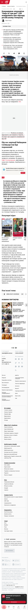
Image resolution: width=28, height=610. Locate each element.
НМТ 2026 (6, 501)
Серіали (6, 490)
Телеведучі (4, 385)
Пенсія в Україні (8, 475)
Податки (6, 473)
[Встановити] (14, 599)
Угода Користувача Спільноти (19, 378)
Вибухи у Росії (7, 437)
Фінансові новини (8, 469)
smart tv (6, 564)
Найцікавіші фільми (9, 482)
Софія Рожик (8, 20)
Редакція (4, 377)
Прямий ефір (7, 414)
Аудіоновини (7, 418)
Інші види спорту (8, 531)
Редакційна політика (6, 380)
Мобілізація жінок (8, 450)
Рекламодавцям (5, 387)
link (15, 359)
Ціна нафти (7, 465)
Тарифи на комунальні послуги (12, 471)
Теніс (5, 527)
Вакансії (17, 388)
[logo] (6, 2)
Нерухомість (8, 510)
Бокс (5, 523)
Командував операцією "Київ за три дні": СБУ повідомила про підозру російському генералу (21, 6)
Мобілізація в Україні (10, 444)
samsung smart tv (16, 564)
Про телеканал (5, 382)
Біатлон (6, 529)
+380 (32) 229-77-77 (10, 585)
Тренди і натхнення (9, 516)
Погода (6, 420)
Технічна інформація (20, 383)
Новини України (11, 6)
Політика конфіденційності (6, 393)
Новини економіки (9, 463)
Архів (16, 393)
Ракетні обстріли (8, 427)
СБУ (8, 23)
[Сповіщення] (26, 2)
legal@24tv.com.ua (19, 586)
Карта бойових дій (8, 429)
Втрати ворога (7, 439)
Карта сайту (18, 395)
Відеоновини (7, 416)
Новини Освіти (8, 495)
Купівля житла (7, 514)
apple (16, 560)
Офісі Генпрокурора (8, 160)
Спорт (6, 521)
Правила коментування (20, 381)
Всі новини (7, 408)
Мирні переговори (8, 431)
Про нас (4, 375)
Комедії (6, 488)
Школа (6, 499)
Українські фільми (8, 484)
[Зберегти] (24, 53)
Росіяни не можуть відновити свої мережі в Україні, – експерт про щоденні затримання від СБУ (13, 135)
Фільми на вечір (8, 486)
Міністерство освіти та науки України (13, 497)
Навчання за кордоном (10, 505)
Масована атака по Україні (10, 435)
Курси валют (7, 467)
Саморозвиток (7, 503)
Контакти (17, 386)
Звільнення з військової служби (12, 446)
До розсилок (9, 550)
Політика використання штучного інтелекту (7, 396)
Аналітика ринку (8, 512)
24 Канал (4, 6)
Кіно (5, 480)
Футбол (6, 525)
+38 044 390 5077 (19, 353)
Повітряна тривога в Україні (11, 433)
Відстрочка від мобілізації (10, 454)
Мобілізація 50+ (8, 448)
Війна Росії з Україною (10, 425)
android (6, 560)
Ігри (16, 398)
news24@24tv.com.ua (7, 353)
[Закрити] (25, 596)
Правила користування (7, 390)
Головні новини (8, 410)
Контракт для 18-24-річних (10, 452)
